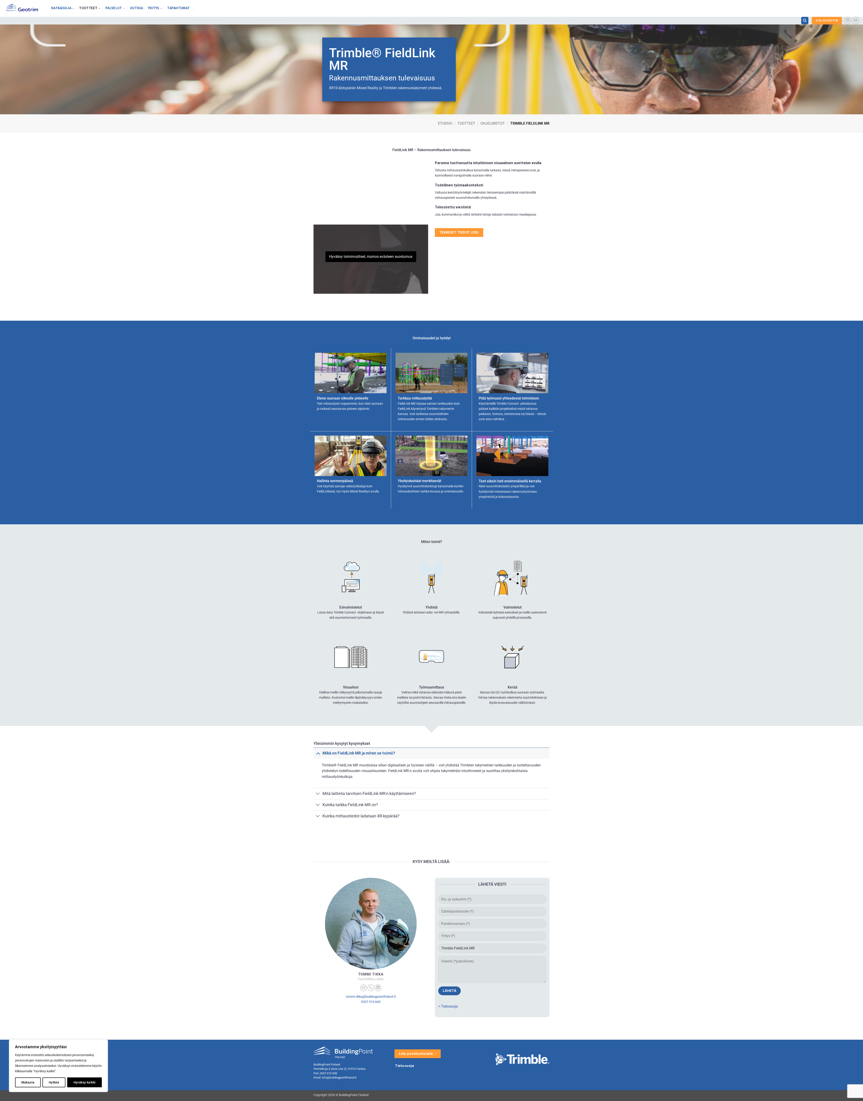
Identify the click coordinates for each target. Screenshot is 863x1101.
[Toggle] (318, 753)
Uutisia (136, 8)
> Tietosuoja (448, 1006)
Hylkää (54, 1082)
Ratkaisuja (61, 8)
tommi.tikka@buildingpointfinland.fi (371, 997)
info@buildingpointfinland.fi (339, 1077)
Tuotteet (88, 8)
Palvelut (113, 8)
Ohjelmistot (492, 123)
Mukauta (28, 1082)
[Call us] (370, 987)
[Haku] (804, 20)
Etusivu (445, 123)
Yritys (153, 8)
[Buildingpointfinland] (23, 8)
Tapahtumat (178, 8)
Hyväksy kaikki (84, 1082)
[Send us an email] (363, 987)
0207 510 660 (370, 1002)
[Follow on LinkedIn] (847, 20)
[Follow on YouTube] (855, 20)
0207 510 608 (328, 1073)
